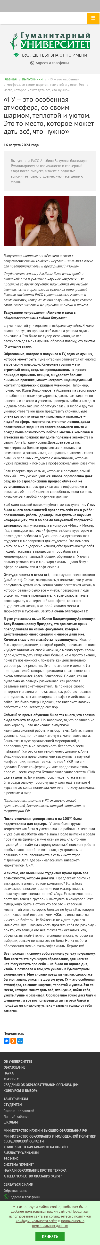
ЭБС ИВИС (11, 1159)
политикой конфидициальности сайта (53, 1218)
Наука (9, 1073)
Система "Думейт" (19, 1164)
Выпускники (32, 79)
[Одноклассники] (13, 1041)
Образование (14, 1067)
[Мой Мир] (20, 1041)
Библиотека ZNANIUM (21, 1153)
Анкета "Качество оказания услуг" (33, 1176)
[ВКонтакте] (6, 1041)
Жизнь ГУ (11, 1079)
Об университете (18, 1061)
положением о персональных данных (58, 1223)
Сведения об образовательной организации (41, 1085)
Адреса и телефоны (25, 1197)
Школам (11, 1122)
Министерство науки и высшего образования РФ (45, 1130)
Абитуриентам (16, 1099)
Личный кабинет (16, 1116)
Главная (10, 79)
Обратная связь (15, 1190)
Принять (50, 1236)
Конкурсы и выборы (21, 1091)
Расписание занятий (19, 1110)
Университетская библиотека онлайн (36, 1147)
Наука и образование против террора (35, 1170)
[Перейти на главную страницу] (50, 40)
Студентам (13, 1105)
